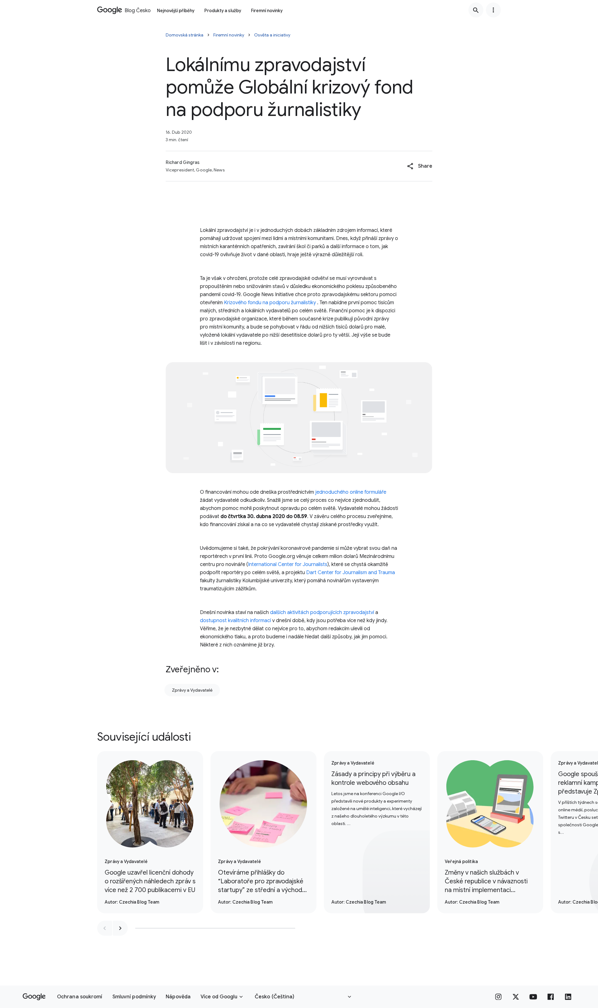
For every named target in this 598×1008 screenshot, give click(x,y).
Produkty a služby (222, 10)
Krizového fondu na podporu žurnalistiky (270, 303)
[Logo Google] (34, 997)
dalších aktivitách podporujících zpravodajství (322, 612)
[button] (419, 166)
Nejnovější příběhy (175, 10)
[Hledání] (475, 9)
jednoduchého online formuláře (350, 492)
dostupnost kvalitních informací (235, 620)
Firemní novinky (266, 10)
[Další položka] (120, 928)
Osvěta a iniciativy (272, 35)
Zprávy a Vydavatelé (192, 690)
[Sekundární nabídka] (493, 9)
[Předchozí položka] (104, 928)
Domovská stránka (184, 35)
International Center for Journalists (287, 564)
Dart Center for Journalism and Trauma (350, 572)
